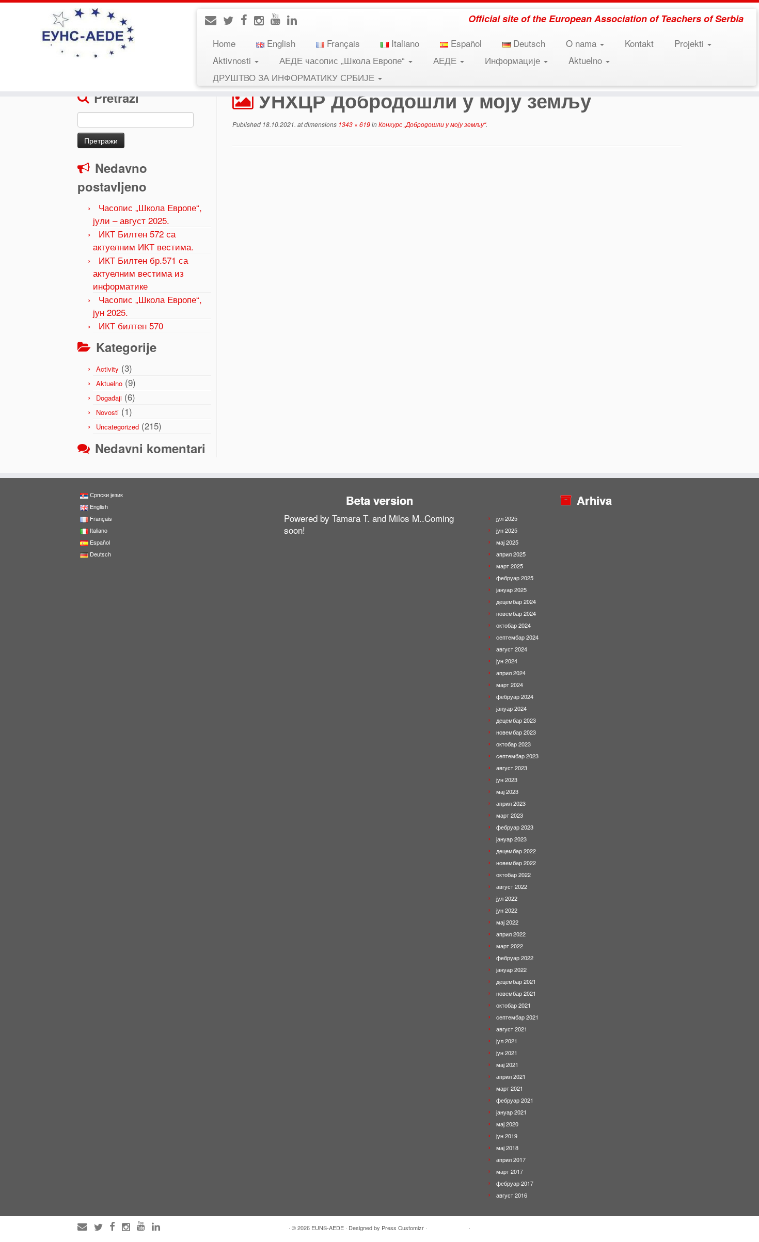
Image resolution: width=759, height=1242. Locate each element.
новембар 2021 (516, 993)
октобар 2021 (513, 1005)
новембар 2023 (516, 732)
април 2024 (511, 672)
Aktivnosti (233, 60)
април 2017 (511, 1159)
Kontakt (639, 43)
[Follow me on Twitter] (232, 20)
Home (224, 43)
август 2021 (511, 1029)
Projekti (690, 43)
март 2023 (509, 815)
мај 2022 (507, 922)
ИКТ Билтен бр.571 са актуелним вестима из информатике (140, 272)
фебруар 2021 (514, 1100)
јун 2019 (506, 1136)
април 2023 (511, 803)
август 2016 (511, 1195)
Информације (514, 60)
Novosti (107, 412)
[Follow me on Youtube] (279, 18)
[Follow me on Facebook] (247, 19)
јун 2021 (506, 1052)
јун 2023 (506, 779)
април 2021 (511, 1076)
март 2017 (509, 1171)
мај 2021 (507, 1064)
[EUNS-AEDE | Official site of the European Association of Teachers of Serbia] (87, 33)
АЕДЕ (446, 60)
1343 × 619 (353, 124)
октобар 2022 (513, 874)
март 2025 (509, 566)
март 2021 (509, 1088)
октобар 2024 (513, 625)
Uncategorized (117, 427)
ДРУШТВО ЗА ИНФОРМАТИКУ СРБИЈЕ (295, 77)
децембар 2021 (516, 981)
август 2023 (511, 767)
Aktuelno (586, 60)
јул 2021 (506, 1041)
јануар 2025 (511, 589)
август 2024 (511, 649)
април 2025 (511, 554)
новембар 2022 (516, 862)
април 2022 (511, 934)
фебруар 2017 (514, 1183)
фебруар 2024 (514, 696)
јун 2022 (506, 910)
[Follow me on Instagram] (262, 20)
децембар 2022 (516, 851)
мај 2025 (507, 542)
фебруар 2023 (514, 827)
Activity (107, 369)
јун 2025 (506, 530)
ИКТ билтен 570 (131, 325)
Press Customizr (403, 1227)
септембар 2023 (517, 756)
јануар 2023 (511, 839)
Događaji (109, 398)
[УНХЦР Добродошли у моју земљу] (457, 264)
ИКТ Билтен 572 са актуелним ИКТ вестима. (143, 240)
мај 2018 (507, 1147)
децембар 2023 (516, 720)
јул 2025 (506, 518)
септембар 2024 (517, 637)
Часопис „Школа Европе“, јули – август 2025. (147, 214)
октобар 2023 (513, 744)
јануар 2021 (511, 1112)
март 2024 (509, 684)
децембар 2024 (516, 601)
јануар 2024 (511, 708)
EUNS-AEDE (327, 1227)
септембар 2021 (517, 1017)
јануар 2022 (511, 969)
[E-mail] (214, 19)
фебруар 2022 (514, 957)
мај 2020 (507, 1124)
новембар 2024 (516, 613)
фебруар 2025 (514, 578)
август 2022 (511, 886)
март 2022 (509, 946)
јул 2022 (506, 898)
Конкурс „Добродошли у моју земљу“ (431, 124)
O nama (582, 43)
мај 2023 (507, 791)
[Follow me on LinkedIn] (295, 19)
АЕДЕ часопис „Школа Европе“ (343, 60)
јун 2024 (506, 661)
